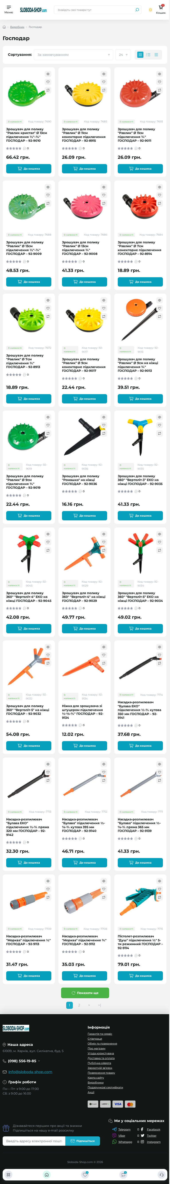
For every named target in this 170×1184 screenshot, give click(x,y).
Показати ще (88, 993)
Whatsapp (125, 1141)
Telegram (124, 1129)
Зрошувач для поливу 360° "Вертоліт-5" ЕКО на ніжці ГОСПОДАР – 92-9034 (140, 597)
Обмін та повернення (102, 1043)
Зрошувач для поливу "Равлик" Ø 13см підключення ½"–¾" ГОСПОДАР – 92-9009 (25, 248)
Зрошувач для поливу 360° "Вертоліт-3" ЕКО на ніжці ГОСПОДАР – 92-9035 (140, 480)
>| (99, 1005)
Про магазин (96, 1048)
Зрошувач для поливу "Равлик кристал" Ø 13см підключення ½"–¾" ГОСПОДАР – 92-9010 (26, 135)
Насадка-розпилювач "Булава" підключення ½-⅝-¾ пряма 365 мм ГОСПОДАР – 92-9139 (139, 825)
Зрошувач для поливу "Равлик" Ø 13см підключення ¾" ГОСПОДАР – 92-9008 (80, 248)
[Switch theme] (151, 10)
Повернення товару (101, 1072)
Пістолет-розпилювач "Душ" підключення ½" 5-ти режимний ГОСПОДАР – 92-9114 (140, 942)
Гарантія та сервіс (100, 1033)
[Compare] (48, 90)
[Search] (137, 10)
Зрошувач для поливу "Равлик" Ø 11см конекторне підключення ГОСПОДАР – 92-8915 (84, 135)
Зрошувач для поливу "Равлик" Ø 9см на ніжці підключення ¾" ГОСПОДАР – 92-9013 (138, 365)
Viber (121, 1135)
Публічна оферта (99, 1063)
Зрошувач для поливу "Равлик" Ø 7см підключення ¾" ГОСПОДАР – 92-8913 (25, 361)
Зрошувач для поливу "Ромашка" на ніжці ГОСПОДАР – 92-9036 (80, 480)
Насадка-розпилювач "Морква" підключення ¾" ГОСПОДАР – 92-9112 (84, 940)
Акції (91, 1092)
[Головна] (47, 1175)
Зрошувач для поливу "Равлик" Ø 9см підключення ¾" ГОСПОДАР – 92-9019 (25, 482)
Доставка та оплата (101, 1058)
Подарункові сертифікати (105, 1087)
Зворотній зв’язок (100, 1068)
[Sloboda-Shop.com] (33, 10)
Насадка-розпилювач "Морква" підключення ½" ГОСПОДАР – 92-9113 (28, 940)
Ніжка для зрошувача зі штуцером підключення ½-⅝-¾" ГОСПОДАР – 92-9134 (82, 712)
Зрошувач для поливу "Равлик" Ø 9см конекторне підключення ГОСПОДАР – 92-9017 (84, 365)
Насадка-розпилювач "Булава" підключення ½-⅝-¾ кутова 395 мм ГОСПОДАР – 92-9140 (83, 825)
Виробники (96, 1082)
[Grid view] (140, 55)
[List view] (148, 55)
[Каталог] (8, 1175)
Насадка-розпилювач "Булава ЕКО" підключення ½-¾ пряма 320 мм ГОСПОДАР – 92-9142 (27, 827)
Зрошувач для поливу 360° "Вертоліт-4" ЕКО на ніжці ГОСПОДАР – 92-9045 (28, 597)
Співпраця (95, 1038)
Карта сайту (96, 1077)
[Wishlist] (48, 82)
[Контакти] (162, 1175)
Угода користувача (101, 1053)
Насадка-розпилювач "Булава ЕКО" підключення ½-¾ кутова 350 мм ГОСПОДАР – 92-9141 (139, 710)
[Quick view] (48, 74)
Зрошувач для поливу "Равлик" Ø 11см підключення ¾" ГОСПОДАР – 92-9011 (136, 135)
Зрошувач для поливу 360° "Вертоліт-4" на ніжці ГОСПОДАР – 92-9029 (83, 597)
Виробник (17, 27)
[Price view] (156, 55)
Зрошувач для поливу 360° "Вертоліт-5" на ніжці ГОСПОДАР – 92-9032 (27, 710)
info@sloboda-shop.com (30, 1072)
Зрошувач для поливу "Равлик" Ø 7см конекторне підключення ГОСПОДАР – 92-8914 (139, 248)
